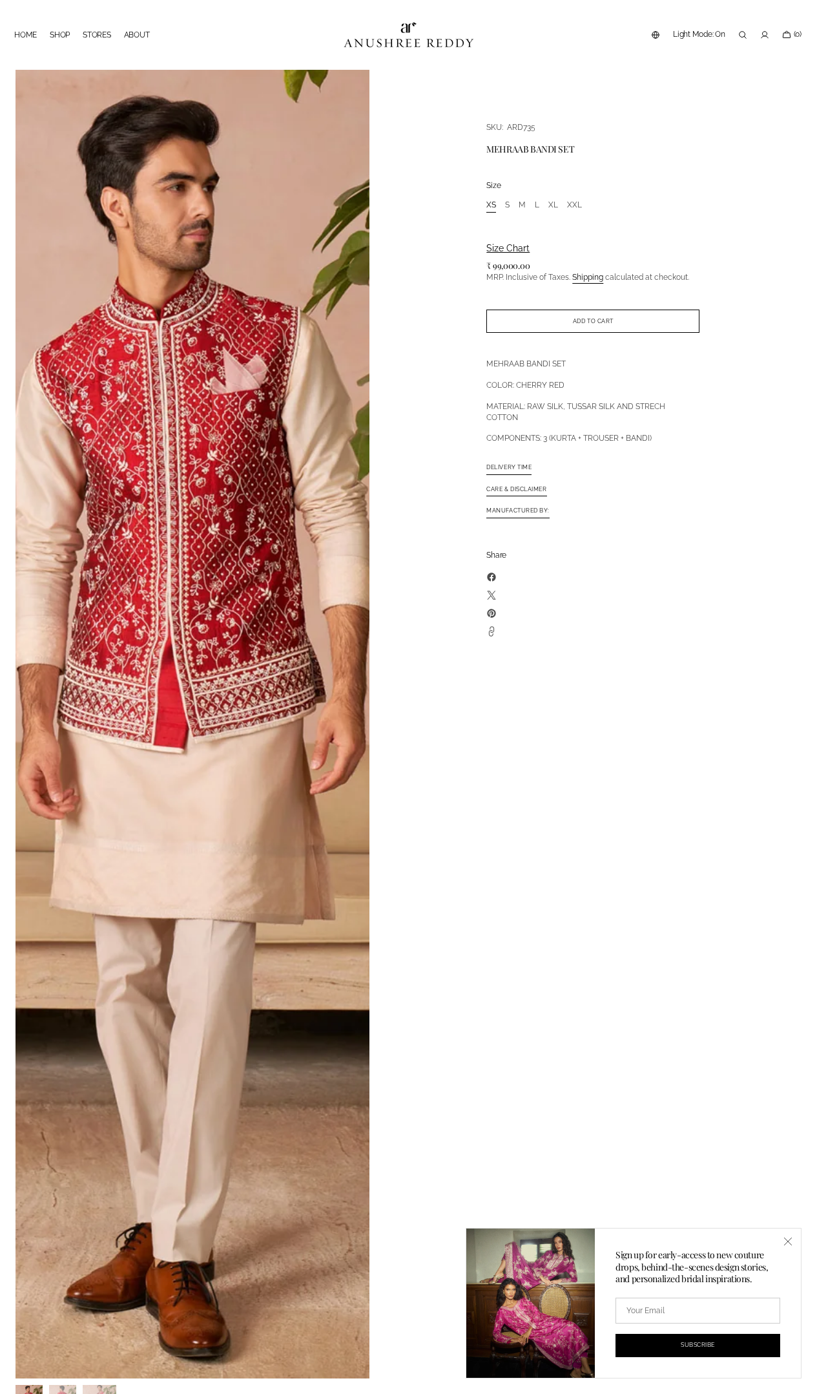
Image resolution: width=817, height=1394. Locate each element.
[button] (656, 35)
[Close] (788, 1241)
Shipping (587, 277)
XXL (574, 205)
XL (553, 205)
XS (491, 205)
